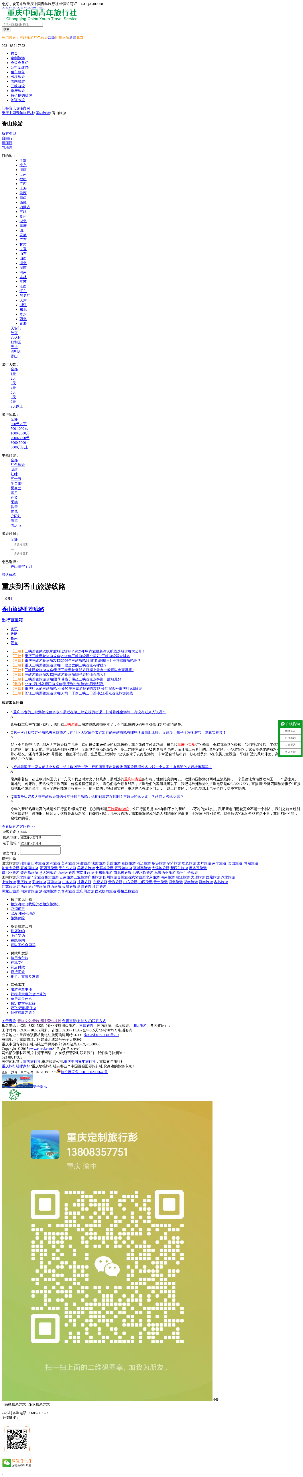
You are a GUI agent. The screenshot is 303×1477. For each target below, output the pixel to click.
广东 (23, 240)
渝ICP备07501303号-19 (101, 1035)
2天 (13, 378)
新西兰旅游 (179, 868)
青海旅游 (115, 882)
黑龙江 (25, 295)
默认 (5, 575)
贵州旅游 (124, 877)
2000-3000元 (20, 438)
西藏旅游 (213, 877)
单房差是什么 (21, 999)
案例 (26, 108)
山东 (23, 254)
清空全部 (25, 566)
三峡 (23, 212)
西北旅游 (51, 877)
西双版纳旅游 (105, 891)
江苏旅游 (9, 886)
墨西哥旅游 (49, 868)
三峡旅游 (27, 38)
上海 (23, 188)
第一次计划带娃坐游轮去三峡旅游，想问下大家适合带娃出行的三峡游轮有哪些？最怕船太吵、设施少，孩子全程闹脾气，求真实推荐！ (119, 732)
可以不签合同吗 (23, 945)
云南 (23, 174)
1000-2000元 (20, 433)
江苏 (23, 282)
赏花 (14, 511)
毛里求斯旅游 (142, 872)
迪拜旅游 (204, 863)
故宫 (14, 333)
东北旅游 (23, 877)
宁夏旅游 (100, 882)
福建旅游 (54, 882)
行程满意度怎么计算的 (28, 994)
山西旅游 (145, 882)
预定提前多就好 (23, 1003)
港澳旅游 (83, 863)
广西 (23, 184)
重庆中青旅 (186, 745)
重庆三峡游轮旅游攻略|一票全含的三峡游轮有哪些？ (66, 665)
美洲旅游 (68, 863)
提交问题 (9, 858)
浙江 (23, 305)
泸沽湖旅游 (48, 891)
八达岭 (16, 337)
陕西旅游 (54, 886)
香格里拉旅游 (127, 891)
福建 (23, 179)
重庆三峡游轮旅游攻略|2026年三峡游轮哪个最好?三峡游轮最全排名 (77, 656)
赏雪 (14, 507)
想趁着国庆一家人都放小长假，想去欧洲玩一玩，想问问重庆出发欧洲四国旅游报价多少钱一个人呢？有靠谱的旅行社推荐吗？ (112, 767)
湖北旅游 (228, 877)
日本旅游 (38, 863)
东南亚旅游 (85, 872)
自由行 (7, 138)
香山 (14, 356)
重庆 (23, 226)
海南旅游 (168, 877)
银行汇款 (18, 972)
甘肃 (23, 244)
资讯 (12, 108)
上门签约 (18, 936)
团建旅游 (62, 38)
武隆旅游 (138, 877)
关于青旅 (9, 1021)
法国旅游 (98, 863)
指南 (14, 638)
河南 (23, 272)
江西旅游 (24, 886)
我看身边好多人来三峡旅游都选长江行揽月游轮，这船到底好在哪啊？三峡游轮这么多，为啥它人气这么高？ (98, 797)
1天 (13, 374)
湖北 (23, 221)
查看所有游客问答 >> (18, 826)
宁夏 (23, 249)
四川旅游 (110, 877)
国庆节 (16, 525)
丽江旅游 (183, 877)
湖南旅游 (191, 882)
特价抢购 (21, 95)
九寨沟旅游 (66, 891)
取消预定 (18, 909)
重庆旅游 (24, 882)
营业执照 (54, 1021)
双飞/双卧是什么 (23, 1008)
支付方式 (84, 1021)
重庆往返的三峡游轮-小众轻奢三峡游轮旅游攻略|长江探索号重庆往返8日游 (83, 688)
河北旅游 (176, 882)
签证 (18, 100)
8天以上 (17, 406)
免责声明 (69, 1021)
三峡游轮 (71, 724)
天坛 (14, 347)
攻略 (19, 108)
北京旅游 (153, 877)
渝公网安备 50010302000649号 (84, 1072)
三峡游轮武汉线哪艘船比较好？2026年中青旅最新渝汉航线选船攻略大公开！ (85, 651)
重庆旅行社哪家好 (16, 1066)
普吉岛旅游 (29, 872)
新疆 (72, 38)
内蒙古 (25, 207)
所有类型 (9, 133)
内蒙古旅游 (29, 891)
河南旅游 (206, 882)
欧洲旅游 (23, 863)
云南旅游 (66, 877)
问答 (5, 108)
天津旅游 (69, 886)
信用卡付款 (19, 958)
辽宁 (23, 291)
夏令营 (16, 488)
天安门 (16, 328)
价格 (12, 575)
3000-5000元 (20, 442)
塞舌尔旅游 (123, 868)
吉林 (23, 277)
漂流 (14, 521)
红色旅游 (41, 38)
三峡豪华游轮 (118, 809)
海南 (23, 170)
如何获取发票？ (23, 1013)
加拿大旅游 (11, 868)
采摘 (14, 502)
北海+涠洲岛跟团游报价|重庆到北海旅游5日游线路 (64, 684)
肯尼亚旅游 (11, 872)
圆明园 (16, 351)
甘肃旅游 (84, 882)
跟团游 (7, 143)
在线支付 (18, 962)
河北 (23, 263)
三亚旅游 (81, 877)
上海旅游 (9, 882)
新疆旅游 (84, 886)
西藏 (23, 202)
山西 (23, 258)
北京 (79, 38)
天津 (23, 300)
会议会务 (19, 63)
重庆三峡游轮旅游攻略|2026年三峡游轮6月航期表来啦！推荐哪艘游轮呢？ (83, 660)
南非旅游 (219, 863)
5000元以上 (19, 447)
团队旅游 (139, 1025)
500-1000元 (19, 428)
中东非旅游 (104, 872)
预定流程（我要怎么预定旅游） (35, 904)
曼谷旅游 (159, 863)
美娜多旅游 (86, 868)
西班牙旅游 (66, 872)
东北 (23, 309)
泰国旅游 (129, 863)
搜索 (6, 29)
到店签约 (18, 931)
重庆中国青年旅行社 (18, 113)
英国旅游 (113, 863)
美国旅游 (235, 863)
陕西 (23, 193)
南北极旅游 (122, 872)
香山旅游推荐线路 (23, 609)
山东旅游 (130, 882)
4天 (13, 388)
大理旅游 (198, 877)
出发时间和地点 (23, 913)
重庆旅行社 (32, 1061)
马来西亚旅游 (165, 872)
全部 (23, 160)
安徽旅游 (39, 882)
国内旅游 (43, 113)
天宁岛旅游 (67, 868)
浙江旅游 (99, 886)
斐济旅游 (174, 863)
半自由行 (18, 483)
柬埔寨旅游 (142, 868)
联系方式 (99, 1021)
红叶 (14, 474)
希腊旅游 (251, 863)
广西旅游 (95, 877)
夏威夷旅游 (29, 868)
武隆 (51, 38)
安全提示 (40, 1086)
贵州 (23, 216)
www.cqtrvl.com (40, 1049)
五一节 (16, 479)
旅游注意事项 (21, 989)
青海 (23, 323)
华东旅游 (37, 877)
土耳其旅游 (105, 868)
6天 (13, 397)
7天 (13, 402)
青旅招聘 (39, 1021)
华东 (23, 314)
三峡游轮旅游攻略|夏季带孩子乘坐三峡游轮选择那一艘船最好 (73, 679)
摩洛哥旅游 (198, 868)
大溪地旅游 (160, 868)
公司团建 (19, 67)
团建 (14, 469)
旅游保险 (18, 918)
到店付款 (18, 967)
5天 (13, 392)
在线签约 (18, 940)
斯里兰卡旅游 (187, 872)
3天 (13, 383)
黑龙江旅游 (11, 891)
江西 (23, 286)
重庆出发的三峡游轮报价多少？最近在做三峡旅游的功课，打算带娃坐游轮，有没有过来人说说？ (89, 712)
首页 (14, 53)
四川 (23, 230)
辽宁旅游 (39, 886)
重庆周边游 (85, 891)
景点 (14, 643)
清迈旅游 (144, 863)
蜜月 (14, 493)
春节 (14, 497)
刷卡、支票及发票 (25, 976)
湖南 (23, 268)
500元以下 (19, 424)
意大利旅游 (48, 872)
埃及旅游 (189, 863)
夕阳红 (16, 516)
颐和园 (16, 342)
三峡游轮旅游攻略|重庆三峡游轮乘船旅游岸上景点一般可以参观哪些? (79, 670)
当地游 (7, 147)
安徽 (23, 235)
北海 (17, 684)
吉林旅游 (221, 882)
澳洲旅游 (53, 863)
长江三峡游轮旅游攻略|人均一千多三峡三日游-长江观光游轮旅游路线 (79, 693)
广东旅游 (69, 882)
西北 (23, 319)
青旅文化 (25, 1021)
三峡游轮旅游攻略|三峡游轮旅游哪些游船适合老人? (65, 674)
